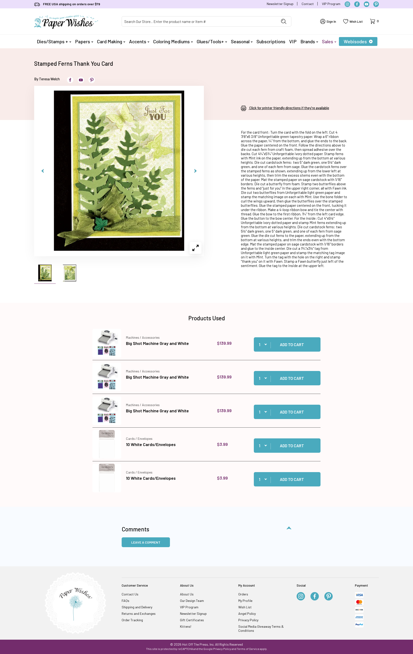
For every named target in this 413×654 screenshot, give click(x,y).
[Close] (290, 250)
